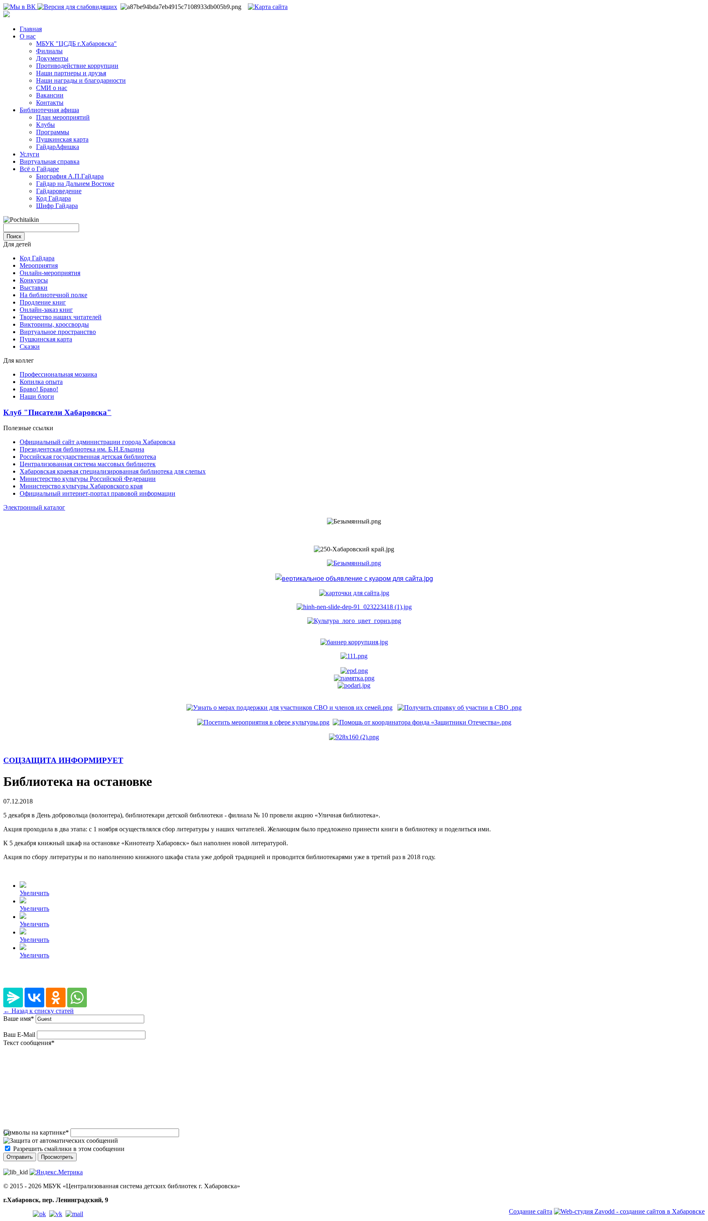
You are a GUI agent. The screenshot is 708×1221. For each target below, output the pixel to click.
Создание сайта (530, 1211)
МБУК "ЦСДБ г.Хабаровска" (76, 43)
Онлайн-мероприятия (50, 272)
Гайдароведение (59, 190)
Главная (31, 28)
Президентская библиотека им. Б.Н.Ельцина (82, 449)
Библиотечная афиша (49, 109)
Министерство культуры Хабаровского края (81, 486)
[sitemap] (268, 6)
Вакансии (50, 95)
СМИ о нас (51, 87)
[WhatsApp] (77, 997)
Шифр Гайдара (57, 205)
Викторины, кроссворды (54, 324)
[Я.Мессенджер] (13, 997)
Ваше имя (18, 1018)
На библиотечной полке (53, 294)
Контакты (50, 102)
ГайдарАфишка (57, 146)
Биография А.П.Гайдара (70, 176)
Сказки (30, 346)
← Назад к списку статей (38, 1010)
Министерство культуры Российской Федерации (88, 478)
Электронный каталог (34, 507)
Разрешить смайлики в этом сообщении (69, 1148)
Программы (52, 132)
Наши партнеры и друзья (71, 73)
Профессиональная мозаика (58, 374)
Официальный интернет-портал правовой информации (97, 493)
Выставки (34, 287)
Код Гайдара (53, 198)
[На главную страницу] (6, 14)
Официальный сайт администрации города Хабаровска (97, 441)
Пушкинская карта (62, 139)
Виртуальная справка (49, 161)
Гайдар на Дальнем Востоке (75, 183)
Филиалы (49, 50)
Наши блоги (37, 396)
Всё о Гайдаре (39, 168)
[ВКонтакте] (34, 997)
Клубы (45, 124)
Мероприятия (39, 265)
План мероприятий (63, 117)
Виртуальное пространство (58, 331)
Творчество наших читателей (61, 317)
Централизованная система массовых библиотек (88, 463)
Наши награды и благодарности (81, 80)
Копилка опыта (41, 381)
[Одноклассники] (56, 997)
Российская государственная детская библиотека (88, 456)
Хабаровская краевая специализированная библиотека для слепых (113, 471)
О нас (28, 36)
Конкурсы (34, 280)
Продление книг (43, 302)
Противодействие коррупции (77, 65)
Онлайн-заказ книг (46, 309)
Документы (52, 58)
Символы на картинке (36, 1132)
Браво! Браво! (39, 389)
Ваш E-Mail (19, 1034)
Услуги (29, 154)
